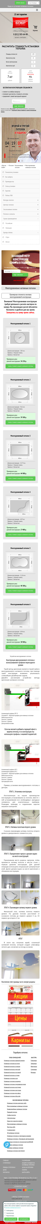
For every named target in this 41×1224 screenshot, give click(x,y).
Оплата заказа (20, 3)
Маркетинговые (10, 1216)
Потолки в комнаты (9, 214)
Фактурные (34, 1066)
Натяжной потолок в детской (12, 1069)
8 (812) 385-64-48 (20, 34)
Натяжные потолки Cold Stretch (16, 1151)
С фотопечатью (11, 1118)
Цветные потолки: (8, 205)
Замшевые (34, 1063)
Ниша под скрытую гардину (14, 1121)
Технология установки (11, 172)
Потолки (11, 165)
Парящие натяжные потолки (15, 1145)
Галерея (24, 1170)
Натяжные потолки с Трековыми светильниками (20, 1139)
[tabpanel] (20, 140)
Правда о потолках (9, 1167)
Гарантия (7, 191)
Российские (9, 223)
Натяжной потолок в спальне (12, 1066)
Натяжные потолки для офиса (12, 1093)
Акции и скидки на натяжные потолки (28, 1164)
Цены (4, 1170)
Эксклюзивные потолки (19, 166)
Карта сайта (26, 1172)
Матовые (33, 1072)
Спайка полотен (11, 1115)
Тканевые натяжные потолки (15, 1148)
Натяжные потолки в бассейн (12, 1096)
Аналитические (10, 1213)
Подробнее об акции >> (15, 151)
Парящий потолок (12, 1112)
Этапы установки (10, 186)
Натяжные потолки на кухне (12, 1063)
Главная (5, 1160)
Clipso (7, 237)
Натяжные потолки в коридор (12, 1081)
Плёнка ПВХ (9, 195)
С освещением (11, 1130)
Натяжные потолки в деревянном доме (15, 1084)
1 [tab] (18, 161)
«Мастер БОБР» (3, 166)
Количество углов (10, 58)
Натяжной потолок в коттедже (12, 1087)
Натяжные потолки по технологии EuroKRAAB (20, 1142)
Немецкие (9, 228)
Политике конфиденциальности (12, 1207)
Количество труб (10, 66)
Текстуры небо (11, 1127)
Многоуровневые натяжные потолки (17, 1106)
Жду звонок (18, 106)
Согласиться (11, 1219)
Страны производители (10, 219)
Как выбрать (9, 177)
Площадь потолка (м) (11, 54)
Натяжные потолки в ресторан (12, 1090)
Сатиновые (34, 1069)
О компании (26, 1160)
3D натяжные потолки (13, 1133)
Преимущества (9, 181)
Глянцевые (34, 1060)
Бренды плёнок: (8, 232)
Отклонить (24, 1219)
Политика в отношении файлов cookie (15, 1182)
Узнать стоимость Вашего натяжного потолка (20, 366)
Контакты (6, 1172)
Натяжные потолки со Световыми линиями (19, 1136)
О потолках (6, 1163)
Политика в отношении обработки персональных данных (20, 1180)
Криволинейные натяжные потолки (17, 1109)
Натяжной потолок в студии (11, 1075)
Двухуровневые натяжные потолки (17, 1124)
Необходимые (9, 1210)
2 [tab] (22, 161)
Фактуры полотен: (8, 200)
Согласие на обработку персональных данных (17, 1184)
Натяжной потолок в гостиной (12, 1072)
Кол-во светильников (11, 62)
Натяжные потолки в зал (11, 1078)
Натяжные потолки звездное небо (16, 1103)
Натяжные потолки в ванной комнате (14, 1060)
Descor (8, 242)
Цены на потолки (27, 1167)
